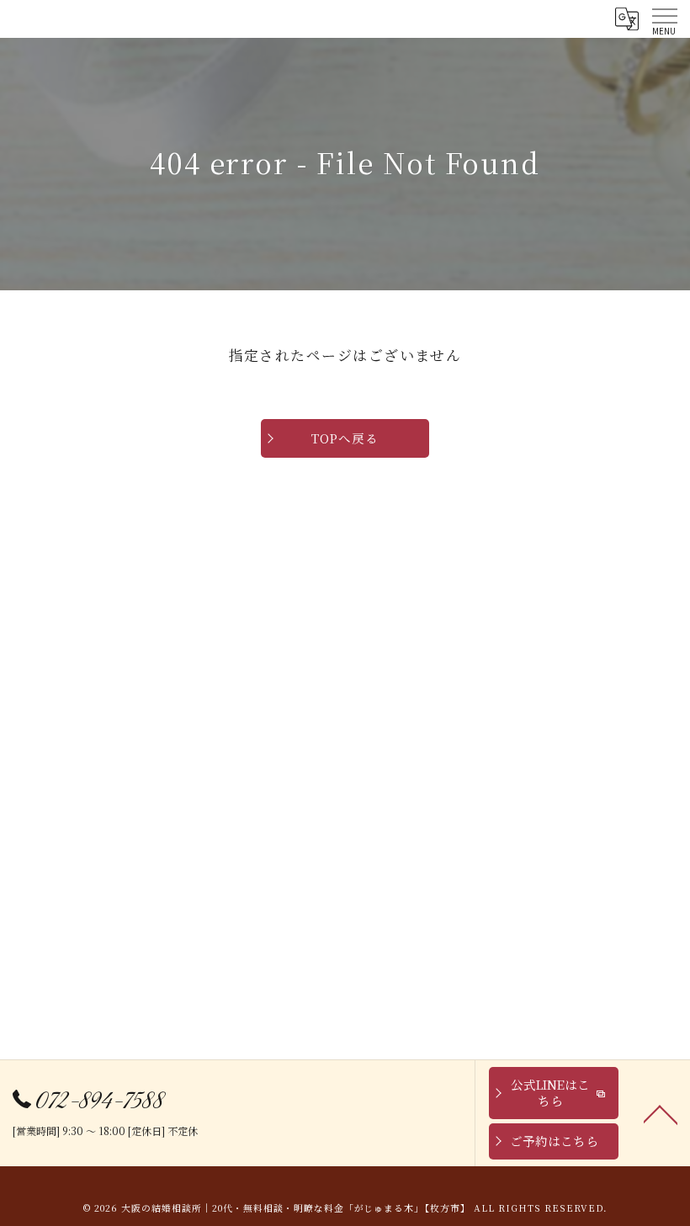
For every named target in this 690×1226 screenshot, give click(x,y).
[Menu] (664, 18)
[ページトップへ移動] (660, 1113)
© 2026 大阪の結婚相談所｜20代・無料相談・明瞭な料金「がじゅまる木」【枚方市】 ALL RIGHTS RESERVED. (344, 1208)
